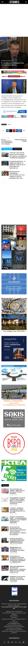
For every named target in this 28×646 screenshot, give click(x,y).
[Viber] (20, 130)
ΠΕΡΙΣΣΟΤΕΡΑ (17, 149)
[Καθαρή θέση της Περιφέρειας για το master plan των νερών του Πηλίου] (5, 549)
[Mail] (12, 642)
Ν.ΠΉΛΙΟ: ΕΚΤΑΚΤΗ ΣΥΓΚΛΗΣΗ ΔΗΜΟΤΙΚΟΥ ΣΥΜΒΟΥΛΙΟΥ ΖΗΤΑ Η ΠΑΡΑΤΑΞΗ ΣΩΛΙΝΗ (17, 541)
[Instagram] (8, 642)
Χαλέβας (9, 124)
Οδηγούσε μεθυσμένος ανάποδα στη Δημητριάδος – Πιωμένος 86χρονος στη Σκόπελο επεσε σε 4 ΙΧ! (18, 569)
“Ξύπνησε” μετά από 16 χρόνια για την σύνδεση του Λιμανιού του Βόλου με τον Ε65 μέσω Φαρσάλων (17, 155)
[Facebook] (7, 130)
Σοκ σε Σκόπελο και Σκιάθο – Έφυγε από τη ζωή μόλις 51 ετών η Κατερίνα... (17, 491)
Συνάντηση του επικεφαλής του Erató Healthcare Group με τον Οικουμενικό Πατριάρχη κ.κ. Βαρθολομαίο (18, 559)
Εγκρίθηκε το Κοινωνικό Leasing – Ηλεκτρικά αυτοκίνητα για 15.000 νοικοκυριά (17, 579)
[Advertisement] (14, 19)
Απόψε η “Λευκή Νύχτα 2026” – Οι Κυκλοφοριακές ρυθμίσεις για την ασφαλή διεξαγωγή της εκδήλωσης (18, 519)
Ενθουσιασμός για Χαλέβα (21, 140)
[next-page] (5, 182)
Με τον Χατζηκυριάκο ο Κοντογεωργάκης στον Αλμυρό (7, 142)
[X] (10, 130)
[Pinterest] (14, 130)
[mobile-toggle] (2, 2)
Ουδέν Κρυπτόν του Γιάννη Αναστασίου (9, 35)
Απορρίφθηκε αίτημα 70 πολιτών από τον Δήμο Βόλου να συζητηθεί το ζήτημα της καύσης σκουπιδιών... (17, 500)
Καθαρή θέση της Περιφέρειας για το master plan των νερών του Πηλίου (17, 549)
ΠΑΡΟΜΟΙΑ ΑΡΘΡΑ (7, 149)
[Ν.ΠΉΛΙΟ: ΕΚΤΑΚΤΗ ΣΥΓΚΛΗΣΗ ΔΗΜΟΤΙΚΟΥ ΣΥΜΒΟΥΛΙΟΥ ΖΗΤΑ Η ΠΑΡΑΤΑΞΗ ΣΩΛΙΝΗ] (5, 540)
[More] (23, 130)
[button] (26, 2)
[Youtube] (23, 642)
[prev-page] (2, 182)
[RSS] (16, 642)
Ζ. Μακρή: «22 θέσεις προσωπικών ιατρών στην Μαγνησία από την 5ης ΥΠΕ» (17, 510)
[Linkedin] (17, 130)
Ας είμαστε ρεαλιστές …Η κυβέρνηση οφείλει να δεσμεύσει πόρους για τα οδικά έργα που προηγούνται (17, 164)
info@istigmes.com (15, 623)
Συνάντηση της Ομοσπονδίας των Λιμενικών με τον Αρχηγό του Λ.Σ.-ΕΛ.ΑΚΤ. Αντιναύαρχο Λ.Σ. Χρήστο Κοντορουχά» (18, 530)
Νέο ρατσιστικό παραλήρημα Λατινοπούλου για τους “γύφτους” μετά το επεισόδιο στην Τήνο (17, 175)
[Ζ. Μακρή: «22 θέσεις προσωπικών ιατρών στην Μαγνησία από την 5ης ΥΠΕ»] (5, 509)
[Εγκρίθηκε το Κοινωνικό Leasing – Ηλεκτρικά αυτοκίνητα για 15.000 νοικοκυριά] (5, 578)
